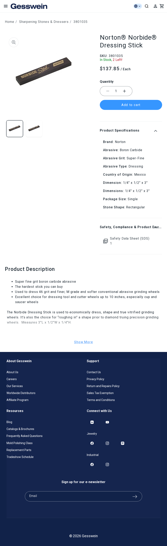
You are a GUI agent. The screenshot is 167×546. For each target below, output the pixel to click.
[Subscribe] (135, 496)
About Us (12, 372)
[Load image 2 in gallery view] (34, 129)
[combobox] (147, 6)
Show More (83, 342)
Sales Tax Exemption (100, 393)
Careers (12, 379)
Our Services (15, 386)
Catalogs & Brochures (20, 429)
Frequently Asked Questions (25, 436)
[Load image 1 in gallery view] (15, 129)
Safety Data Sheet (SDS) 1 (129, 241)
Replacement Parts (19, 450)
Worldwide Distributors (21, 393)
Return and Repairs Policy (103, 386)
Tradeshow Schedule (20, 457)
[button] (5, 6)
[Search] (147, 6)
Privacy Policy (95, 379)
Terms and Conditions (101, 400)
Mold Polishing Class (20, 443)
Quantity (107, 82)
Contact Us (94, 372)
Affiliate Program (18, 400)
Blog (9, 422)
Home (9, 22)
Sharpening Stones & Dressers (44, 22)
